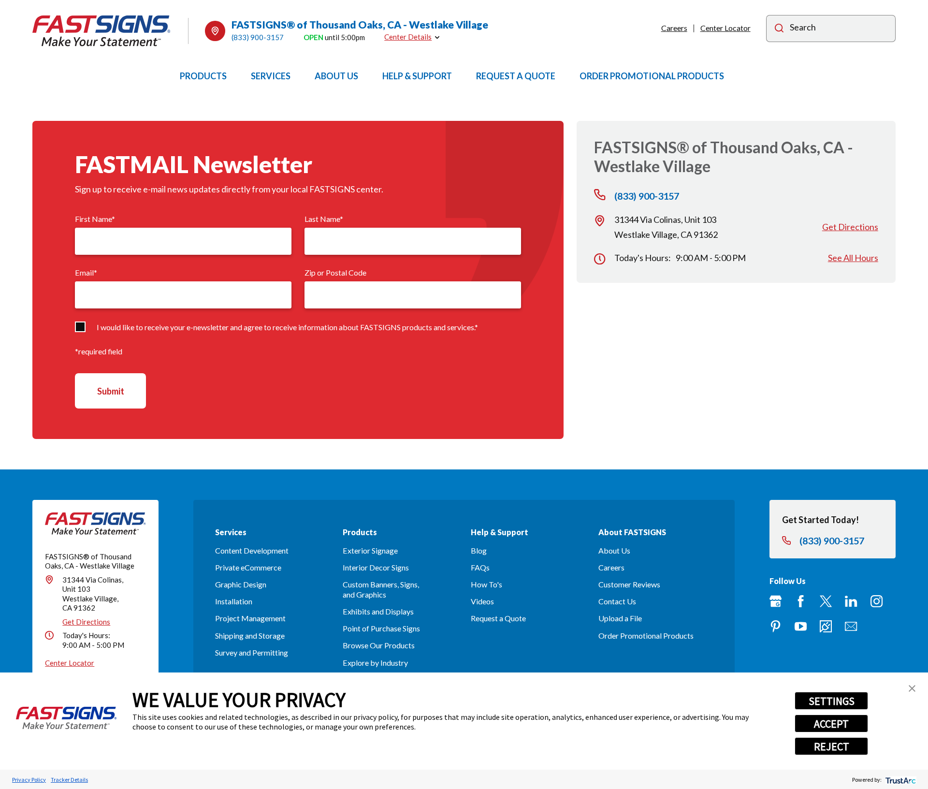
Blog (479, 550)
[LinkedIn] (851, 601)
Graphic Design (240, 584)
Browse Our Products (379, 645)
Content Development (252, 550)
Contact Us (617, 601)
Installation (233, 601)
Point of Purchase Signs (381, 628)
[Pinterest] (775, 626)
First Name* (95, 218)
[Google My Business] (775, 601)
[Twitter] (826, 601)
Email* (86, 272)
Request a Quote (498, 618)
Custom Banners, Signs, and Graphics (381, 589)
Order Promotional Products (646, 635)
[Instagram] (876, 601)
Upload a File (620, 618)
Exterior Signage (370, 550)
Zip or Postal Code (335, 272)
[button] (912, 688)
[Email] (851, 626)
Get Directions (850, 226)
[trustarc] (900, 780)
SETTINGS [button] (832, 701)
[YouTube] (801, 626)
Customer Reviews (629, 584)
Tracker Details (69, 779)
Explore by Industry (375, 662)
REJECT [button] (831, 746)
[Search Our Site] (779, 29)
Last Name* (323, 218)
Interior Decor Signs (376, 567)
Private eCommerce (248, 567)
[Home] (101, 30)
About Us (614, 550)
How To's (486, 584)
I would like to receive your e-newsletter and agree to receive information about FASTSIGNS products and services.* (287, 327)
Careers (674, 27)
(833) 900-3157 (258, 37)
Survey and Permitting (251, 652)
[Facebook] (801, 601)
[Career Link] (826, 626)
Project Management (250, 618)
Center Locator (725, 27)
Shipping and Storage (250, 635)
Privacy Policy (29, 779)
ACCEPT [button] (831, 724)
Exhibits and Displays (378, 611)
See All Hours (853, 257)
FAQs (480, 567)
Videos (482, 601)
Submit (110, 391)
